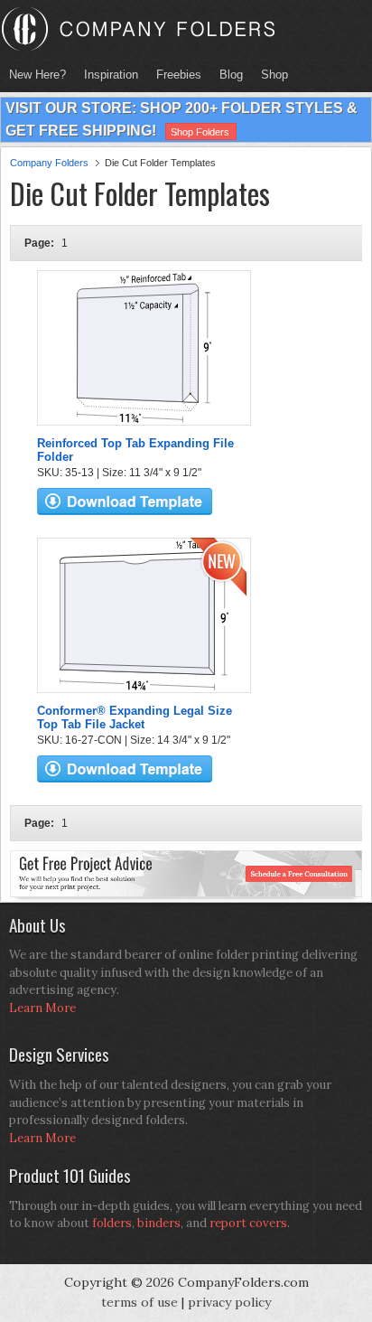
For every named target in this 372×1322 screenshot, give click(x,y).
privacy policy (229, 1302)
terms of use (139, 1302)
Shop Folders (200, 132)
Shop (270, 74)
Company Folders (49, 162)
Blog (231, 74)
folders (112, 1223)
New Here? (37, 74)
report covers (248, 1223)
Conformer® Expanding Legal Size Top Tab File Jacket (134, 717)
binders (159, 1223)
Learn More (42, 1008)
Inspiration (111, 74)
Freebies (174, 74)
